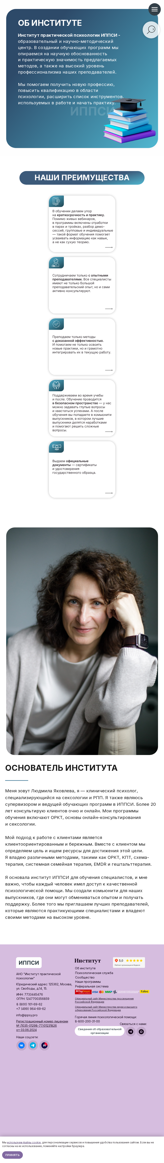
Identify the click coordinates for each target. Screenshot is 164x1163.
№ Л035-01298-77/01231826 (36, 1025)
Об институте (85, 968)
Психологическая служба (94, 973)
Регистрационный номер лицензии (42, 1021)
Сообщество (85, 977)
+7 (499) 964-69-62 (31, 1009)
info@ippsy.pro (27, 1015)
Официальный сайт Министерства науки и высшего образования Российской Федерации (106, 1008)
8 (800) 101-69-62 (29, 1004)
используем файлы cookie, (24, 1142)
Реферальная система (91, 986)
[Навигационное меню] (155, 9)
